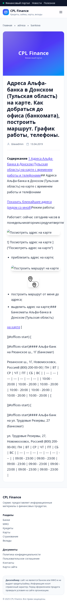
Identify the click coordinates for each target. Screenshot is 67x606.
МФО (6, 524)
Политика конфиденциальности (22, 554)
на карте (13, 327)
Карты (6, 532)
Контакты (8, 562)
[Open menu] (60, 12)
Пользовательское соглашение (21, 558)
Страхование (10, 536)
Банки (6, 520)
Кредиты (8, 528)
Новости (37, 3)
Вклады (7, 540)
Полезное (49, 3)
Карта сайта (10, 567)
